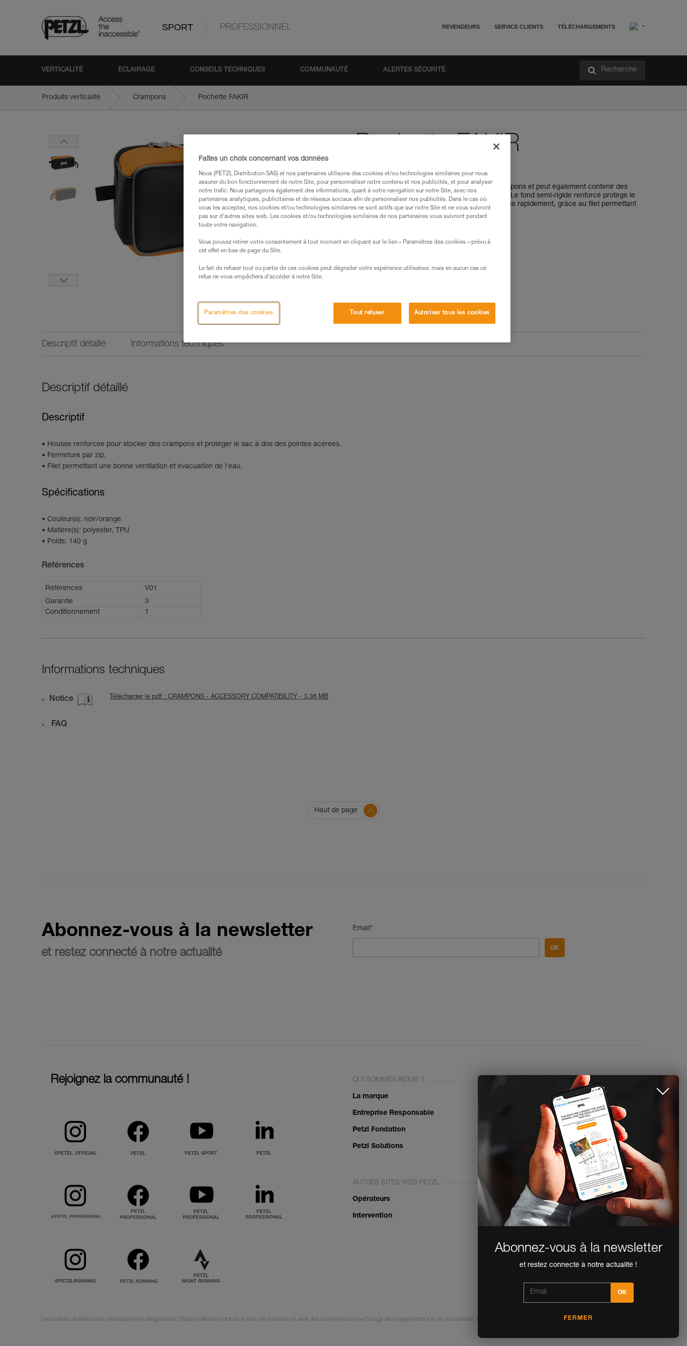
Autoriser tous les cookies (452, 313)
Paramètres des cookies (239, 313)
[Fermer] (496, 146)
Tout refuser (367, 313)
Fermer (578, 1318)
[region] (347, 238)
